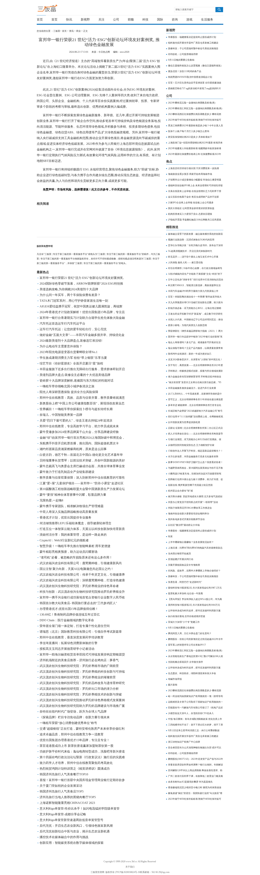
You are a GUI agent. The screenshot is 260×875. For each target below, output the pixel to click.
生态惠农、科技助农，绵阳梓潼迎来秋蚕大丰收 (192, 673)
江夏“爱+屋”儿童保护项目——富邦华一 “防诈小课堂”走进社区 (82, 483)
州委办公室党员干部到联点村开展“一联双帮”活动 (193, 502)
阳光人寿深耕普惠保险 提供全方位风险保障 (69, 392)
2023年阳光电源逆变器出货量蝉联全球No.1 (68, 352)
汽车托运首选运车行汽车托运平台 (62, 323)
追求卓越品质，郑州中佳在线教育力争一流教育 (72, 734)
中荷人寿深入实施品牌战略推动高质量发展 (68, 511)
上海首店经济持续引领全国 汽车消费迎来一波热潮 (193, 168)
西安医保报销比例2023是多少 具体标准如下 (190, 137)
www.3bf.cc (131, 861)
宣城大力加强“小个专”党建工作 (184, 622)
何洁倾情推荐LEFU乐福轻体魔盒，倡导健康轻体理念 (75, 523)
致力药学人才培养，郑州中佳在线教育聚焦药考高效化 (76, 762)
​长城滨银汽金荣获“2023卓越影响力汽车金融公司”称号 (195, 411)
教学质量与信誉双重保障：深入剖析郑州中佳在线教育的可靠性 (82, 477)
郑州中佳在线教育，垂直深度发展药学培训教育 (72, 637)
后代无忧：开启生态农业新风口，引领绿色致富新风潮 (76, 825)
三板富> (57, 31)
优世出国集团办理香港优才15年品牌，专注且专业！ (75, 740)
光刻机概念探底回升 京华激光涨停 (185, 662)
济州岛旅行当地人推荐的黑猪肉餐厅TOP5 (68, 797)
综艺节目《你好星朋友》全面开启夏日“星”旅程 (71, 363)
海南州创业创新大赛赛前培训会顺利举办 (188, 513)
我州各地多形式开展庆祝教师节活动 (186, 519)
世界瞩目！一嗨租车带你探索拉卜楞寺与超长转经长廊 (76, 409)
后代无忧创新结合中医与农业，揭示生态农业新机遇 (75, 831)
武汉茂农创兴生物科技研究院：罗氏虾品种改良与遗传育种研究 (82, 683)
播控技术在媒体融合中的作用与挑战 (64, 837)
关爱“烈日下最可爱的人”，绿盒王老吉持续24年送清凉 (76, 420)
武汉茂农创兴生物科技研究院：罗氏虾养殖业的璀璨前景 (78, 677)
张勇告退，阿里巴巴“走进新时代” (185, 582)
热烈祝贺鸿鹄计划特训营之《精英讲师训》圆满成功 (75, 768)
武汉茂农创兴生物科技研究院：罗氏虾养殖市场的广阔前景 (79, 665)
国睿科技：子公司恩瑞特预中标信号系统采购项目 (193, 48)
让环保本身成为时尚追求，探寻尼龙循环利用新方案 (194, 610)
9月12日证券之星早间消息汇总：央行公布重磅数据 (193, 730)
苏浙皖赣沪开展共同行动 (180, 559)
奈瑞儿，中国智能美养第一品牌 (61, 414)
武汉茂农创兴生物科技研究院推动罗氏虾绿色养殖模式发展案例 (82, 700)
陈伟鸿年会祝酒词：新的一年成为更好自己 (189, 353)
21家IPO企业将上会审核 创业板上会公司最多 (191, 202)
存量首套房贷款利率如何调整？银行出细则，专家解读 (195, 764)
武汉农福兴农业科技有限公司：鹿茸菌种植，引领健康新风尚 (81, 563)
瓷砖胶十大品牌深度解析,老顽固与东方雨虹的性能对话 (76, 380)
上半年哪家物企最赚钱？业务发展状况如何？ (191, 542)
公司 (116, 19)
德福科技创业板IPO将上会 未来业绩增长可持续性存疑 (195, 185)
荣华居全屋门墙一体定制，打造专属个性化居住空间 (75, 626)
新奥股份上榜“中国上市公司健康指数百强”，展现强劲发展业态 (82, 403)
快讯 (69, 19)
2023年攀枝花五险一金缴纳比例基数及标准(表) (191, 102)
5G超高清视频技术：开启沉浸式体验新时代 (190, 251)
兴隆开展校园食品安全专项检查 (184, 565)
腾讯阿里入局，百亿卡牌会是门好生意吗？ (189, 633)
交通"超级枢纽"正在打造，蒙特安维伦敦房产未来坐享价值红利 (82, 728)
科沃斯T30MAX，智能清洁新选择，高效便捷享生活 (194, 285)
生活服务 (207, 19)
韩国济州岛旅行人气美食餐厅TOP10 (64, 774)
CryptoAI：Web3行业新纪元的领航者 (64, 540)
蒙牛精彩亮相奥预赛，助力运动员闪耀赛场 (68, 551)
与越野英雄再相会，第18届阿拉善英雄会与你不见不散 (195, 468)
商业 (78, 31)
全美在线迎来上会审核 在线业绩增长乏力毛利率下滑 (194, 191)
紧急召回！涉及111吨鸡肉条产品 (184, 71)
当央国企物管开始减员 (179, 553)
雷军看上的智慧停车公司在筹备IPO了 (187, 645)
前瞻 (131, 19)
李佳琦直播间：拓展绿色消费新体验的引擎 (68, 643)
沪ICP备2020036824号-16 (127, 872)
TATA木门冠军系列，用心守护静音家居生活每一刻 (74, 300)
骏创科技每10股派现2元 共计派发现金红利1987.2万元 (195, 587)
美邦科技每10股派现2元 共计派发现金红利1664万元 (194, 605)
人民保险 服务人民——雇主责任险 (185, 262)
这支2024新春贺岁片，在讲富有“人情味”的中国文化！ (195, 359)
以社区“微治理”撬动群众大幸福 (184, 525)
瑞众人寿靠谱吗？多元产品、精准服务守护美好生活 (194, 342)
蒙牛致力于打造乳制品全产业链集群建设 (67, 471)
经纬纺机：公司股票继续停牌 (183, 54)
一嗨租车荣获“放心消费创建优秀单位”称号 (68, 723)
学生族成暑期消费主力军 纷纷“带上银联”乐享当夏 (73, 357)
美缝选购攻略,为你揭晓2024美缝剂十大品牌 (69, 289)
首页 (40, 19)
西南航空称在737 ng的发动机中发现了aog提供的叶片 (194, 88)
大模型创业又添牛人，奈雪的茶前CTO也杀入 (191, 713)
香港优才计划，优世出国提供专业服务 (65, 517)
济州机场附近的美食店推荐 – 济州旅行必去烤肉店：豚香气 (79, 660)
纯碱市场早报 (175, 679)
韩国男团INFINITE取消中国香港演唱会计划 (190, 77)
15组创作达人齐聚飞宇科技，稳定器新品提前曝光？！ (195, 450)
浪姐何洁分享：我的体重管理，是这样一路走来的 (73, 534)
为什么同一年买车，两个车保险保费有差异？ (70, 295)
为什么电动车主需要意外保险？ (61, 346)
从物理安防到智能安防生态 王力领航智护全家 (191, 445)
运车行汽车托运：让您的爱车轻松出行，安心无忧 (73, 329)
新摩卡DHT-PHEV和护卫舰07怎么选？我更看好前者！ (195, 462)
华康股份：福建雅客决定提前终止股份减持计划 (192, 37)
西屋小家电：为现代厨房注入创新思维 (187, 325)
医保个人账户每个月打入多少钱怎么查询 (188, 131)
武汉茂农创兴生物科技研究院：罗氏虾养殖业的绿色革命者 (79, 586)
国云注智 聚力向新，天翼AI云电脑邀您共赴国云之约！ (77, 568)
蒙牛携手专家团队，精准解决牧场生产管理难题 (72, 506)
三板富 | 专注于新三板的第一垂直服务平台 (55, 9)
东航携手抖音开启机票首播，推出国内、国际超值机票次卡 (79, 443)
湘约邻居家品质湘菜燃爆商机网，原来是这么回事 (73, 449)
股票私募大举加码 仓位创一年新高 (185, 593)
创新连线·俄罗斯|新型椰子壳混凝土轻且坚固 (190, 485)
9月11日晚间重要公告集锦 (181, 60)
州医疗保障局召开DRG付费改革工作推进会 (190, 508)
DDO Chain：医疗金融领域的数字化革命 (67, 620)
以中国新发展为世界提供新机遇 (184, 422)
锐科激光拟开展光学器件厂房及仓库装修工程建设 (193, 42)
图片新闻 (172, 684)
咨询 (175, 19)
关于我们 (130, 866)
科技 (145, 19)
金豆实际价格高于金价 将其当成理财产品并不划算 (193, 197)
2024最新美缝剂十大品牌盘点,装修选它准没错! (71, 340)
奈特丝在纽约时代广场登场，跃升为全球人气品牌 (73, 711)
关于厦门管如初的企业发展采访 (61, 785)
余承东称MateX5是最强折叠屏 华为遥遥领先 (190, 781)
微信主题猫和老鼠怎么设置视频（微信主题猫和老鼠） (195, 65)
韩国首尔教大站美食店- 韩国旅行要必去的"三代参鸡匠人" (78, 603)
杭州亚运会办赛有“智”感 (180, 490)
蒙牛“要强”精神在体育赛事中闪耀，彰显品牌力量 (73, 494)
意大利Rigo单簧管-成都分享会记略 (63, 814)
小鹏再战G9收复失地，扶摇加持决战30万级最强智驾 (194, 473)
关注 (101, 19)
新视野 (85, 19)
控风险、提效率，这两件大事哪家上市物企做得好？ (194, 570)
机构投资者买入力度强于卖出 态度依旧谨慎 (190, 214)
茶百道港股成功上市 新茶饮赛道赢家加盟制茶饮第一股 (76, 745)
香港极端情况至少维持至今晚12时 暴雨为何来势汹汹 (194, 787)
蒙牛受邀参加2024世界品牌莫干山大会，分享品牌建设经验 (79, 432)
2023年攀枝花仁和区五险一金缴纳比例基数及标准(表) (195, 108)
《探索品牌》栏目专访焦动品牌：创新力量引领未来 (75, 717)
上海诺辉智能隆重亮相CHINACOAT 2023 (67, 802)
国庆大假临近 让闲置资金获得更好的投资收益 (191, 208)
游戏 (189, 19)
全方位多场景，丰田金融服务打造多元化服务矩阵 (193, 456)
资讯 (71, 31)
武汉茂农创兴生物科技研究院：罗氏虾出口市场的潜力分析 (79, 688)
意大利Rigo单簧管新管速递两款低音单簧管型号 (71, 820)
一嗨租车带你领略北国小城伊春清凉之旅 (67, 386)
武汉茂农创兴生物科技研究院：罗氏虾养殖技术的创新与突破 (81, 694)
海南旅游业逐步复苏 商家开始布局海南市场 (190, 174)
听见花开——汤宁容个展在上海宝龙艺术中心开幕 (193, 256)
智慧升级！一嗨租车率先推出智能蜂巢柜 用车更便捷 (75, 546)
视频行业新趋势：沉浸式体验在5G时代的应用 (191, 239)
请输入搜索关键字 (184, 9)
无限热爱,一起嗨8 (51, 500)
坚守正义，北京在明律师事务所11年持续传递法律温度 (195, 399)
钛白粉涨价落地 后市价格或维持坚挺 (186, 616)
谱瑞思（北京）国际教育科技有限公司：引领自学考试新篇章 (81, 631)
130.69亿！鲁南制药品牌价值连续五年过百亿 (70, 614)
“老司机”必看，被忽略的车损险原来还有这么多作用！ (76, 557)
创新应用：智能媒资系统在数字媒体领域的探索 (72, 842)
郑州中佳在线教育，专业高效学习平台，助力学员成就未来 (79, 426)
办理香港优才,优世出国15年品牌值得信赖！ (69, 608)
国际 (160, 19)
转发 (170, 536)
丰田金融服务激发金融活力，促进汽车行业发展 (192, 388)
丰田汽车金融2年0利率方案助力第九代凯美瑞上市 (193, 291)
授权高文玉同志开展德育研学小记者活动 (67, 648)
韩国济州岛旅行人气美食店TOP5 (62, 791)
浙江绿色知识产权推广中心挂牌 (184, 742)
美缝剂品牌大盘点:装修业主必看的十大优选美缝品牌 (75, 374)
